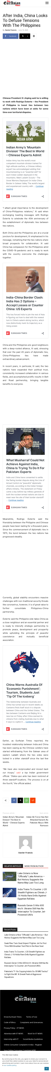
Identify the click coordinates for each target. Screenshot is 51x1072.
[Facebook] (14, 800)
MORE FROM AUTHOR (34, 866)
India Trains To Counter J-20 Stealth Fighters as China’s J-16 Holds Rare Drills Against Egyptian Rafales (24, 954)
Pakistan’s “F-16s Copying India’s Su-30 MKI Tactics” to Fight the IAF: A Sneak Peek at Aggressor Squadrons (26, 974)
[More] (34, 36)
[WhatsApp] (26, 800)
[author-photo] (25, 849)
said (18, 772)
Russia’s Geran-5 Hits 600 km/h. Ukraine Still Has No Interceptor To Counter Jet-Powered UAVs (26, 964)
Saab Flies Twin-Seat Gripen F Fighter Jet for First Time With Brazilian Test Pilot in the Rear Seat (25, 944)
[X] (20, 800)
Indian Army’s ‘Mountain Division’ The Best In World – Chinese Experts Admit (14, 821)
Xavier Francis (10, 30)
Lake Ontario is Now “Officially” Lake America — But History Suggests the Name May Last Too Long (26, 936)
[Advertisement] (25, 68)
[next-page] (8, 921)
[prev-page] (4, 921)
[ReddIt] (32, 800)
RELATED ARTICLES (12, 866)
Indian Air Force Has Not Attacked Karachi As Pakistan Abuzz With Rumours (37, 821)
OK (46, 1068)
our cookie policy (10, 1065)
